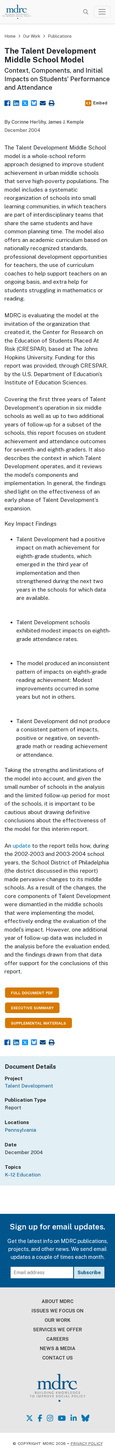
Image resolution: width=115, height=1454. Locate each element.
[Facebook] (7, 102)
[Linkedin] (16, 102)
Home (10, 36)
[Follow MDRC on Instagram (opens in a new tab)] (50, 1418)
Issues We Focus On (57, 1311)
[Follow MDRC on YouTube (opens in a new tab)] (62, 1418)
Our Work (31, 36)
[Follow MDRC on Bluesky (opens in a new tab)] (85, 1418)
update (22, 845)
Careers (57, 1339)
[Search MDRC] (85, 12)
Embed (100, 103)
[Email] (43, 102)
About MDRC (57, 1301)
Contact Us (57, 1358)
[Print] (52, 102)
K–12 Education (23, 1175)
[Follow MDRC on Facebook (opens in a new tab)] (40, 1418)
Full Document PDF (32, 993)
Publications (60, 36)
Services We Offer (57, 1329)
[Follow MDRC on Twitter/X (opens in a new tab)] (29, 1418)
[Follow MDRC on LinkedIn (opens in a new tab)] (73, 1418)
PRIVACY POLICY (86, 1443)
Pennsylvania (20, 1130)
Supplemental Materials (38, 1023)
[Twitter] (25, 102)
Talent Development (29, 1086)
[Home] (19, 11)
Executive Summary (32, 1008)
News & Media (57, 1348)
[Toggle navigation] (102, 12)
